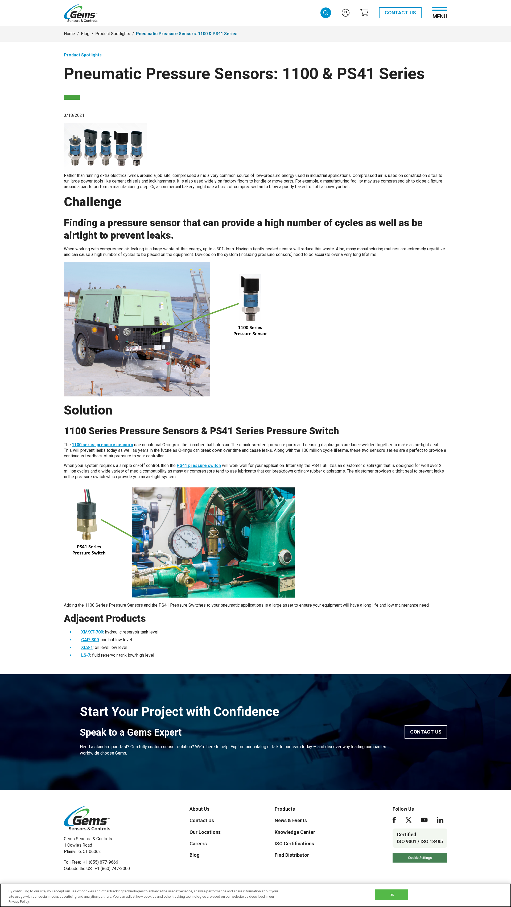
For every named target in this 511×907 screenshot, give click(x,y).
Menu (439, 16)
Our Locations (205, 832)
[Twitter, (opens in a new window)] (408, 820)
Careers (198, 843)
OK (391, 895)
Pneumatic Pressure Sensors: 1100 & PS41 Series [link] (186, 33)
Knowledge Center (295, 832)
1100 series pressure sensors (102, 444)
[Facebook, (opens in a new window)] (394, 820)
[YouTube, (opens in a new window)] (424, 820)
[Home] (87, 818)
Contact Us (400, 13)
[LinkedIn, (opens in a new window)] (440, 820)
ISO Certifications (294, 843)
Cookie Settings (420, 858)
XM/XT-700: (92, 632)
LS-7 (85, 655)
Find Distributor (292, 855)
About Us (199, 809)
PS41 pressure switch (199, 465)
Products (285, 809)
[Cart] (364, 13)
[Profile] (346, 13)
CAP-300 (90, 639)
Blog (85, 33)
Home (69, 33)
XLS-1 (87, 647)
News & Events (291, 820)
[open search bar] (325, 12)
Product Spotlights (112, 33)
